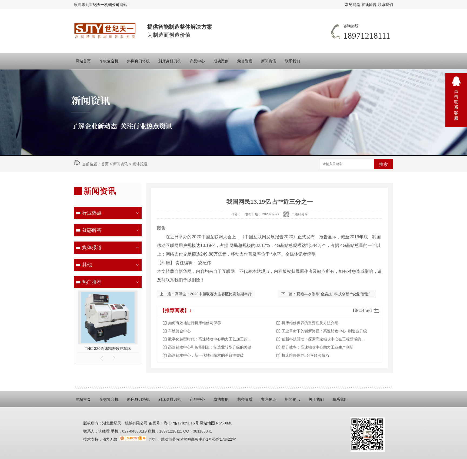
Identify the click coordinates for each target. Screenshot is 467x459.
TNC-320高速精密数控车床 (108, 348)
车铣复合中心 (179, 331)
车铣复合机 (108, 61)
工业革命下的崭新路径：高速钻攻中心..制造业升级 (324, 331)
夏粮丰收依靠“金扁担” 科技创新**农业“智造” (333, 294)
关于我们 (316, 399)
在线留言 (368, 4)
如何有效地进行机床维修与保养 (194, 323)
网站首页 (83, 61)
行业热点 (92, 213)
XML (228, 423)
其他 (87, 264)
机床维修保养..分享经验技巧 (305, 355)
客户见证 (268, 399)
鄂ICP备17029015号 (181, 423)
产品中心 (197, 61)
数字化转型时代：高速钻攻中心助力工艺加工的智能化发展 (211, 339)
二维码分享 (300, 214)
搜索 (383, 164)
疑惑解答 (92, 230)
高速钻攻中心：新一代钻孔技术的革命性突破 (206, 355)
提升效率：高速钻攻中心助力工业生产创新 (317, 347)
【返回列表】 (362, 310)
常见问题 (352, 4)
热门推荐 (92, 282)
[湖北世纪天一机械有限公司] (105, 31)
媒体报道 (140, 164)
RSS (220, 423)
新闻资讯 (268, 61)
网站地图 (207, 423)
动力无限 (109, 439)
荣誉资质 (244, 61)
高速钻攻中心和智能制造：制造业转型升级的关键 (209, 347)
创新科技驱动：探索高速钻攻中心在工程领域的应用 (325, 339)
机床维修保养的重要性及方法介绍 (310, 323)
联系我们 (385, 4)
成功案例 (221, 61)
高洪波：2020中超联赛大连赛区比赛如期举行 (213, 294)
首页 (105, 164)
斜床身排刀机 (169, 61)
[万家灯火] (132, 439)
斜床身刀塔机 (138, 61)
